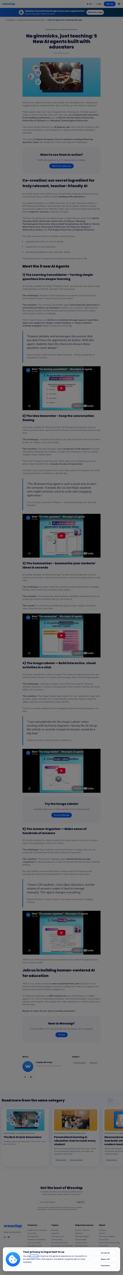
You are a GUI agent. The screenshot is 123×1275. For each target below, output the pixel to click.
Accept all (105, 1253)
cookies (34, 1256)
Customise (105, 1265)
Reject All (105, 1259)
